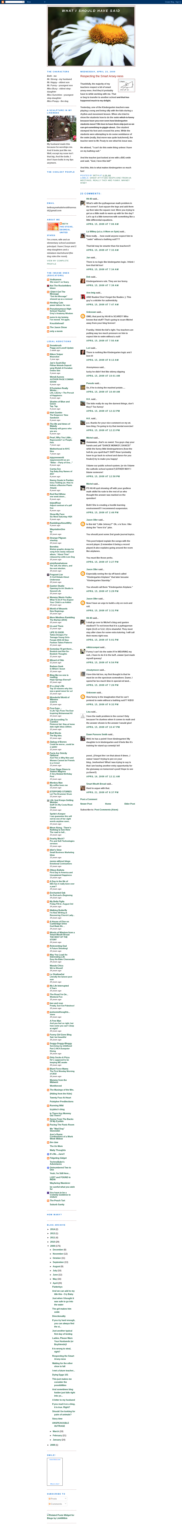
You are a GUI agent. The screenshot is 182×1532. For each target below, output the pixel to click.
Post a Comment (88, 799)
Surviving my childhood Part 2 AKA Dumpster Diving (61, 1048)
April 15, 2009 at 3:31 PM (102, 610)
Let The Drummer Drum (61, 794)
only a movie (56, 331)
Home (108, 804)
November (58, 1254)
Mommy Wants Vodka (61, 597)
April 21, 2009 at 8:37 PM (102, 792)
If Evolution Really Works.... (59, 389)
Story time (57, 1419)
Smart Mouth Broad (96, 784)
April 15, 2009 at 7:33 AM (102, 250)
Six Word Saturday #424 (61, 517)
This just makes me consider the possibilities (62, 1382)
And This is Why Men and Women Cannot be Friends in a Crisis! (62, 760)
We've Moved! (56, 968)
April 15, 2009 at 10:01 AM (103, 376)
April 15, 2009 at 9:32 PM (102, 704)
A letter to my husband (63, 1400)
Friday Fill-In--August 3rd (61, 904)
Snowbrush (56, 345)
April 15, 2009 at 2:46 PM (102, 512)
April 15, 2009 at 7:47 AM (102, 304)
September (58, 1262)
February (57, 1435)
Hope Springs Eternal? (60, 680)
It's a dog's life (57, 686)
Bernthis (54, 547)
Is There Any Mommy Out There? (60, 1114)
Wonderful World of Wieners (59, 698)
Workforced (56, 1086)
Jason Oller (92, 520)
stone (52, 1014)
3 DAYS (53, 702)
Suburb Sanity (57, 1204)
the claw (54, 1142)
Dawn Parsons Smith (97, 734)
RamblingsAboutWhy (61, 523)
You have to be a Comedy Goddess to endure (60, 1195)
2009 (53, 1246)
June (55, 1275)
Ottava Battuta (57, 870)
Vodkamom (55, 279)
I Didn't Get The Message (57, 293)
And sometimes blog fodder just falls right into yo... (63, 1392)
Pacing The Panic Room (62, 1125)
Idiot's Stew (55, 850)
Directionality (59, 1316)
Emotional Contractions (61, 864)
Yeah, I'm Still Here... (60, 1173)
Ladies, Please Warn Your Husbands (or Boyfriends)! (62, 1341)
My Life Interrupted (59, 986)
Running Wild (57, 1105)
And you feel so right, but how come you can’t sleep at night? (62, 1026)
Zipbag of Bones (58, 742)
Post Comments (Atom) (106, 810)
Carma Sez (55, 469)
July (55, 1270)
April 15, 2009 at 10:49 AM (103, 392)
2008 (53, 1445)
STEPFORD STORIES (61, 791)
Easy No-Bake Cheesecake (62, 959)
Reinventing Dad (58, 946)
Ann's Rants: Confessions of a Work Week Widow (61, 1136)
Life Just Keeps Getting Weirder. (61, 801)
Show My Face (57, 514)
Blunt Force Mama (59, 1069)
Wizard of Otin (57, 660)
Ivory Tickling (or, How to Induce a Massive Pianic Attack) (61, 485)
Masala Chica (56, 966)
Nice (52, 451)
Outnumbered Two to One (60, 1168)
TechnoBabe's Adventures (57, 1163)
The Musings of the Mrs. (62, 1090)
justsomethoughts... (60, 1012)
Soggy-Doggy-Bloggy (61, 1043)
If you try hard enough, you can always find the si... (63, 1323)
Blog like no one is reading (59, 676)
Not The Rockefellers (60, 286)
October (57, 1258)
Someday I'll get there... (61, 649)
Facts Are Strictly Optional (58, 754)
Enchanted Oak (57, 893)
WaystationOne (57, 529)
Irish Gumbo (56, 412)
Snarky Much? (57, 838)
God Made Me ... (57, 926)
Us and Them (56, 626)
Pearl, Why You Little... (61, 437)
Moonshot (54, 357)
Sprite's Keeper (57, 814)
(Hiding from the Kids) (61, 1094)
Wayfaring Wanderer (60, 1183)
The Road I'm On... (59, 994)
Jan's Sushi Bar (58, 363)
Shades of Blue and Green (60, 403)
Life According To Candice (59, 721)
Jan (88, 257)
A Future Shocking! (59, 948)
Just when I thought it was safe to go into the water (63, 1301)
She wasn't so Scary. (59, 282)
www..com (54, 1459)
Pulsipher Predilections (61, 1101)
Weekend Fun (56, 997)
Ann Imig (90, 293)
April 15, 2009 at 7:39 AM (102, 285)
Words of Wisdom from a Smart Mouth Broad (62, 933)
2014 (53, 1229)
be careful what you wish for (62, 1188)
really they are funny (106, 180)
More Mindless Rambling (62, 617)
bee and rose (56, 1003)
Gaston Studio (57, 586)
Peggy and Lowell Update (62, 348)
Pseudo (90, 383)
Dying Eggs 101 (60, 1375)
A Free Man (55, 1021)
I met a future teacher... (63, 1370)
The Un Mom (56, 1146)
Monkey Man (56, 783)
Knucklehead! (57, 323)
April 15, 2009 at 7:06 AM (102, 224)
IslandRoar (55, 503)
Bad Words (55, 733)
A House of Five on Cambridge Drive (59, 922)
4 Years (53, 988)
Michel (89, 438)
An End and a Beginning (61, 895)
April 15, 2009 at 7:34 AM (102, 269)
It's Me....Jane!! (57, 1154)
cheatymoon (92, 670)
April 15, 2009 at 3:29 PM (102, 591)
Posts (53, 1499)
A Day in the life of (59, 881)
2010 (53, 1242)
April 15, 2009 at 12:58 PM (103, 476)
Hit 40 (89, 199)
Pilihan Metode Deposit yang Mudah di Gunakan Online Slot (61, 368)
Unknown (91, 312)
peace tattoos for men (60, 305)
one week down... (58, 496)
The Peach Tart (57, 1200)
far (51, 532)
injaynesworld (57, 457)
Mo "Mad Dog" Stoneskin (57, 1130)
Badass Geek (56, 666)
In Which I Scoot (57, 669)
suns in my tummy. (59, 317)
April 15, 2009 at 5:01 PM (102, 640)
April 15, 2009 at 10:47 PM (103, 727)
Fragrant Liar (56, 574)
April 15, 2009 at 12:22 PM (103, 411)
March (56, 1431)
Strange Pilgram (58, 538)
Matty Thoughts (58, 1150)
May (55, 1279)
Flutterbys (57, 1287)
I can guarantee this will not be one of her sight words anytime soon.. (61, 819)
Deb (88, 277)
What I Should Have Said (91, 11)
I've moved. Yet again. (60, 319)
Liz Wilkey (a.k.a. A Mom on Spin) (102, 231)
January (57, 1440)
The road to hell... (58, 832)
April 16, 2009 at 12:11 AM (103, 776)
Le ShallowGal (57, 974)
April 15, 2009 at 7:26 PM (102, 685)
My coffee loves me (59, 785)
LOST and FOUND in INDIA (60, 1178)
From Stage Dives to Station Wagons (60, 770)
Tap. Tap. (54, 406)
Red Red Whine (58, 494)
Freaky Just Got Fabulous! (62, 1006)
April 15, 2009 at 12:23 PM (103, 430)
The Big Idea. (56, 735)
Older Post (129, 804)
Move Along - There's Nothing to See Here (60, 829)
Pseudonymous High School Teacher (60, 310)
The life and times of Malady (60, 425)
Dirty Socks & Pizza (60, 1057)
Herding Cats (56, 303)
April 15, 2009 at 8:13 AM (102, 360)
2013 (53, 1233)
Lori (88, 348)
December (58, 1250)
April (55, 1283)
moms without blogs (60, 861)
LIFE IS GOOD (57, 632)
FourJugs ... (56, 708)
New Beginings (57, 611)
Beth (65, 224)
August (57, 1266)
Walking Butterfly (58, 910)
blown (53, 288)
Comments (56, 1504)
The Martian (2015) (58, 620)
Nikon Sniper (56, 354)
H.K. (88, 399)
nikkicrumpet (93, 647)
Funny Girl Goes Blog (61, 1035)
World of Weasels (58, 609)
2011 (53, 1237)
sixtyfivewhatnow (58, 563)
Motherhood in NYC (60, 449)
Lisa (88, 712)
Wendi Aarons (57, 377)
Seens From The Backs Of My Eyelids (61, 1120)
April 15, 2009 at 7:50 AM (102, 341)
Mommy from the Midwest (58, 1081)
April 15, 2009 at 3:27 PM (102, 562)
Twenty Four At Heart (60, 1098)
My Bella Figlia (57, 901)
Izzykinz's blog (57, 1109)
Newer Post (86, 804)
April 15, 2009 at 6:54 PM (102, 662)
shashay (54, 540)
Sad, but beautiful (58, 1037)
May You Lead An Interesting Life (58, 956)
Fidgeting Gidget (58, 1158)
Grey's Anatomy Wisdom (61, 313)
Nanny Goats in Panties (62, 480)
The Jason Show (58, 327)
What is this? (54, 1484)
